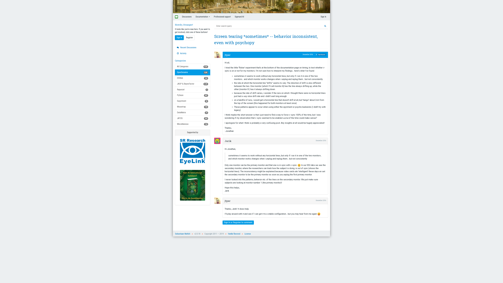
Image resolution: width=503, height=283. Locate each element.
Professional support (222, 16)
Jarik (228, 141)
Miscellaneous (192, 124)
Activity (183, 53)
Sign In (323, 16)
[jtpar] (218, 55)
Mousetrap (192, 106)
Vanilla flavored (234, 234)
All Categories (192, 66)
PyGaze (192, 95)
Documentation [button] (202, 16)
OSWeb (192, 78)
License (247, 234)
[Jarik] (218, 141)
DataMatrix (192, 112)
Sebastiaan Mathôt (182, 234)
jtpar (228, 54)
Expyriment (192, 101)
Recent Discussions (188, 47)
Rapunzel (192, 89)
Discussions (187, 16)
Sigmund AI (239, 16)
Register (189, 37)
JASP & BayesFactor (192, 84)
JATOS (192, 118)
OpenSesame (192, 72)
